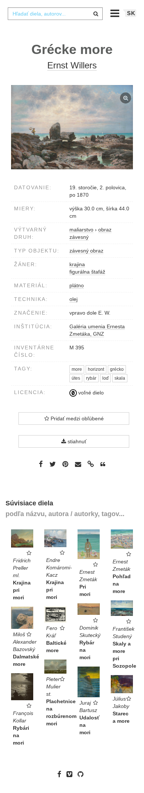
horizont (96, 369)
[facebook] (61, 774)
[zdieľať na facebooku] (40, 464)
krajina (77, 264)
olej (73, 299)
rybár (91, 378)
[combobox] (55, 13)
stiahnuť (76, 441)
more (77, 369)
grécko (117, 369)
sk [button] (131, 13)
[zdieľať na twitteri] (52, 464)
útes (76, 378)
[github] (82, 774)
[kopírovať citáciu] (103, 464)
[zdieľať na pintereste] (65, 464)
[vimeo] (71, 774)
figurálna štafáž (87, 272)
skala (119, 378)
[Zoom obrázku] (72, 127)
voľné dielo (90, 393)
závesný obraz (86, 251)
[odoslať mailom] (77, 465)
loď (105, 378)
